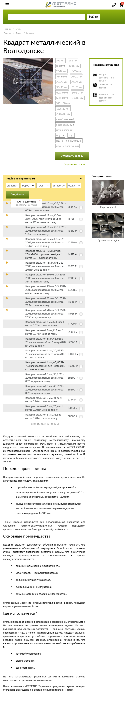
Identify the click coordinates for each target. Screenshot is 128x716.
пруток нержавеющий (69, 140)
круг (71, 135)
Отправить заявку (72, 155)
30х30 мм (62, 87)
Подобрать (17, 194)
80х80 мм (78, 97)
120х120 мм (63, 108)
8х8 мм (60, 65)
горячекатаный (65, 124)
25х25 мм (61, 81)
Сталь (18, 29)
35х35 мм (77, 87)
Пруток (19, 33)
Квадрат (30, 33)
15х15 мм (76, 71)
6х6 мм (73, 60)
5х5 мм (60, 60)
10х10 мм (74, 65)
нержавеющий (64, 129)
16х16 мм (61, 76)
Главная (7, 29)
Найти (93, 17)
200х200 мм (63, 113)
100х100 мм (63, 103)
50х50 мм (77, 92)
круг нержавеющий (67, 145)
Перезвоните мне (75, 163)
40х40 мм (62, 92)
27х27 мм (76, 81)
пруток (60, 135)
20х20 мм (76, 76)
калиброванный (65, 119)
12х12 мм (61, 71)
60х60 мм (62, 97)
